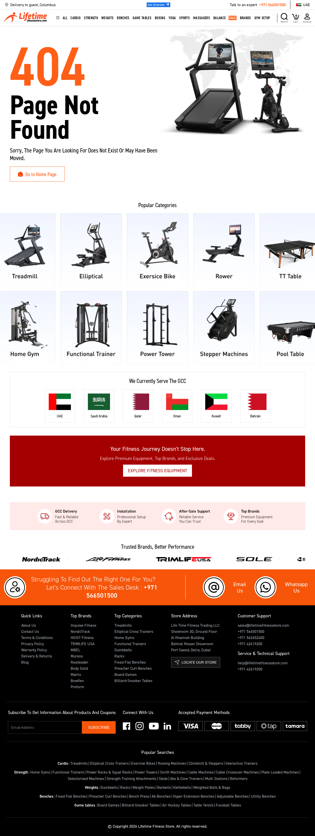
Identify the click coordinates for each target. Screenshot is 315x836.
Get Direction (156, 5)
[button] (46, 4)
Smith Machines (173, 772)
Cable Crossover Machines (237, 772)
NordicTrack (80, 631)
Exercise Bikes (143, 763)
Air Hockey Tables (176, 805)
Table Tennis (203, 805)
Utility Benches (263, 796)
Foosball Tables (228, 805)
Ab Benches (161, 796)
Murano (77, 656)
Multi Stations (216, 778)
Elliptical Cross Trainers (133, 631)
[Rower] (224, 249)
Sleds (163, 778)
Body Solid (79, 668)
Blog (25, 662)
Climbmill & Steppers (206, 763)
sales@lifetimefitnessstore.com (263, 625)
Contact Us (30, 631)
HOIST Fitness (82, 637)
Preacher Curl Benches (133, 668)
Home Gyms (124, 637)
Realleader (79, 662)
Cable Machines (201, 772)
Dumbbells (123, 649)
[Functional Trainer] (91, 327)
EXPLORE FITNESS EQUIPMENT (157, 470)
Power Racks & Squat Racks (109, 772)
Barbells (164, 787)
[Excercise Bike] (157, 249)
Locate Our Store (199, 662)
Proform (77, 686)
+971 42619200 (250, 643)
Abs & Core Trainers (186, 778)
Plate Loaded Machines (280, 772)
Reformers (238, 778)
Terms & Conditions (37, 637)
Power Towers (146, 772)
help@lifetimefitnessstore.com (263, 662)
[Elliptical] (91, 249)
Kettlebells (182, 787)
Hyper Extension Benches (193, 796)
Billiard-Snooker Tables (133, 680)
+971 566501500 (272, 4)
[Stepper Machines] (224, 327)
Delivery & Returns (36, 656)
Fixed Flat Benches (130, 662)
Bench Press (139, 796)
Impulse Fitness (83, 625)
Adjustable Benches (233, 796)
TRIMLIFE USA (82, 643)
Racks (119, 656)
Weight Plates (143, 787)
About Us (28, 625)
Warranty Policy (34, 649)
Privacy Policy (32, 643)
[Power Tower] (157, 327)
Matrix (76, 674)
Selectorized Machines (86, 778)
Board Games (125, 674)
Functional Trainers (130, 643)
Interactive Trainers (241, 763)
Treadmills (123, 625)
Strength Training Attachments (131, 778)
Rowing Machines (172, 763)
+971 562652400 (251, 637)
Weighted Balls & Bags (211, 787)
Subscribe (99, 727)
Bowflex (77, 680)
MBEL (75, 649)
